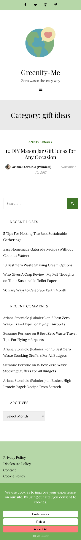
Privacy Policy (14, 457)
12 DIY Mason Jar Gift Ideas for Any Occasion (40, 153)
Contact (9, 470)
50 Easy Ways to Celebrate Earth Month (34, 290)
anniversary (41, 142)
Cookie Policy (14, 476)
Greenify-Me (40, 72)
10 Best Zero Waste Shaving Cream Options (37, 265)
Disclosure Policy (17, 464)
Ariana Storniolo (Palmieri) (31, 167)
